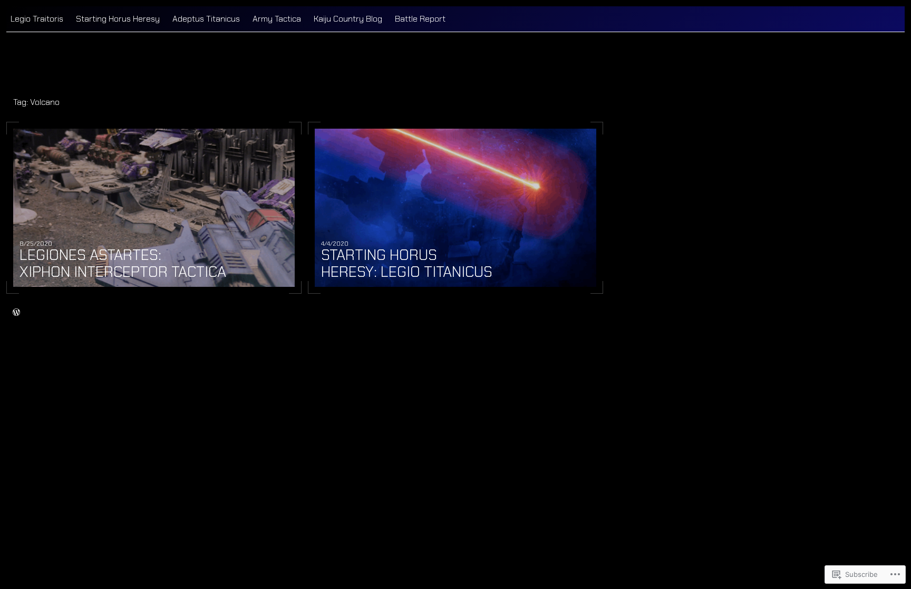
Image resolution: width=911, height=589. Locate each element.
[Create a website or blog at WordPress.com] (16, 312)
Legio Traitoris (37, 18)
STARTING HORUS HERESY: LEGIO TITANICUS (406, 264)
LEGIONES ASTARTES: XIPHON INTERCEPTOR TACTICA (123, 264)
